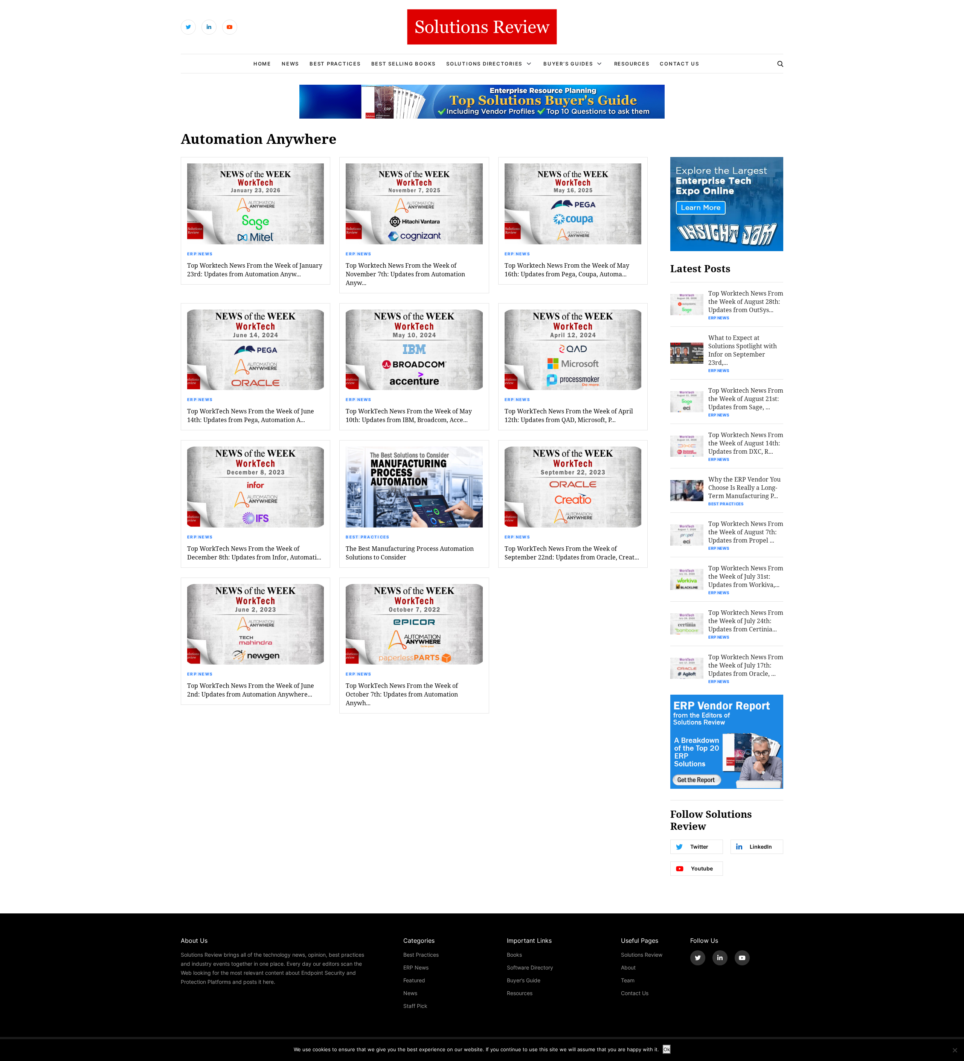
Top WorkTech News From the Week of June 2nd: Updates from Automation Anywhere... (250, 689)
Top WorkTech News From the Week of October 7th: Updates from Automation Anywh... (402, 694)
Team (628, 980)
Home (262, 63)
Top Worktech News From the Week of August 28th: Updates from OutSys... (745, 301)
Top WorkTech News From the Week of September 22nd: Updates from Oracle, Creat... (572, 552)
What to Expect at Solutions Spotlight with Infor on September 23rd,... (742, 350)
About (628, 967)
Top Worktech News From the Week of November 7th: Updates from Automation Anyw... (405, 274)
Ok (667, 1049)
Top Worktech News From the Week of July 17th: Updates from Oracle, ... (745, 665)
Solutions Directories (484, 63)
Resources (632, 63)
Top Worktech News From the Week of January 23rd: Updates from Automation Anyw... (254, 269)
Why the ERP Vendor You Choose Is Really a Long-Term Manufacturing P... (744, 487)
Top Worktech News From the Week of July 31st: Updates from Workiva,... (745, 576)
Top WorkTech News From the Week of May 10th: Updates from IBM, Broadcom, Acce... (409, 415)
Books (514, 954)
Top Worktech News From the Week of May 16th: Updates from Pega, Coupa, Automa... (567, 269)
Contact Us (679, 63)
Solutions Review (641, 954)
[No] (954, 1050)
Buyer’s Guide (523, 980)
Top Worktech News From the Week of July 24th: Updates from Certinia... (745, 620)
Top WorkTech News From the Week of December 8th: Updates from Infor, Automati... (254, 552)
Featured (414, 980)
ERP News (200, 254)
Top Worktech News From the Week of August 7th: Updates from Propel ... (745, 532)
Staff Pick (415, 1005)
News (290, 63)
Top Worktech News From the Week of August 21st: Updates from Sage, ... (745, 398)
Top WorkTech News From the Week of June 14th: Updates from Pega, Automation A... (250, 415)
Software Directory (530, 967)
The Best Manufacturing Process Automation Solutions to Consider (410, 552)
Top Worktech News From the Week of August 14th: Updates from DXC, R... (745, 443)
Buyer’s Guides (568, 63)
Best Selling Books (403, 63)
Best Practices (335, 63)
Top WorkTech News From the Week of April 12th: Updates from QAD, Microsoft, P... (569, 415)
